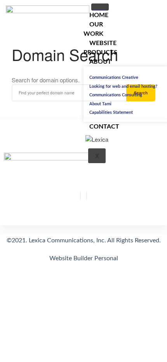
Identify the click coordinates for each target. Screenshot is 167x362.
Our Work (93, 29)
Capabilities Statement (111, 112)
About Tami (100, 104)
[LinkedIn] (86, 195)
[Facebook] (80, 195)
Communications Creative (113, 77)
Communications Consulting (115, 95)
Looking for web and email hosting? (123, 86)
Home (98, 15)
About (100, 62)
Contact (104, 127)
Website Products (100, 48)
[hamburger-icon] (100, 6)
